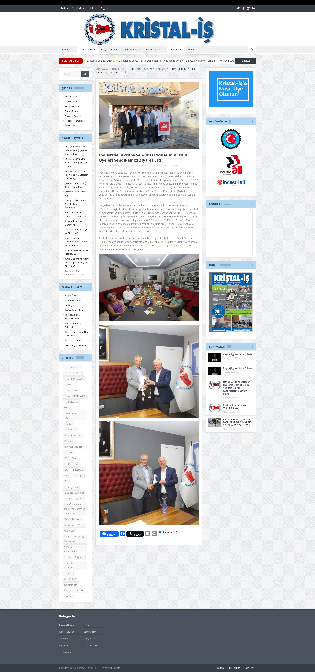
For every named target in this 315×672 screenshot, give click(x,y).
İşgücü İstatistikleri (74, 310)
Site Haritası (234, 667)
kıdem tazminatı (73, 519)
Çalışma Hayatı (109, 49)
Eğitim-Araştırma (155, 49)
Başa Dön (249, 667)
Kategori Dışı (90, 638)
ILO (66, 469)
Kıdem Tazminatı (73, 300)
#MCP (67, 407)
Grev (77, 464)
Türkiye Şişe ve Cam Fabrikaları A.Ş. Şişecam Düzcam (76, 162)
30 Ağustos (70, 429)
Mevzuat (193, 49)
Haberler (149, 165)
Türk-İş (68, 573)
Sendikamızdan (88, 49)
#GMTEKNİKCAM (73, 378)
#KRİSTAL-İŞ (71, 401)
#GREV (68, 384)
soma (67, 557)
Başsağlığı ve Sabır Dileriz (237, 354)
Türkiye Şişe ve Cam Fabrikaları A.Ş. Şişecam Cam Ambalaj (76, 150)
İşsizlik (80, 590)
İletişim (93, 8)
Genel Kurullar (66, 631)
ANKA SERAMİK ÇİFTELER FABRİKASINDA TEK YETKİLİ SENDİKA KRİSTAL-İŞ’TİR (238, 422)
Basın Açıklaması (73, 435)
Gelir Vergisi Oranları (75, 345)
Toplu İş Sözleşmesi (70, 565)
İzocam (68, 590)
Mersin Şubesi (72, 101)
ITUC (67, 481)
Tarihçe (65, 8)
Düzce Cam (70, 458)
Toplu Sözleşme (132, 49)
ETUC (67, 464)
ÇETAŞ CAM (70, 579)
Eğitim (86, 625)
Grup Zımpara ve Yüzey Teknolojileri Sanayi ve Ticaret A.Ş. (77, 262)
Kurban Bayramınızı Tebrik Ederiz (194, 60)
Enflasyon (70, 305)
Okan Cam (69, 530)
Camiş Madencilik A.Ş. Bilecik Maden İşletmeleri (75, 204)
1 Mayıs (68, 423)
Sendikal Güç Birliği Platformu (74, 539)
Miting (81, 525)
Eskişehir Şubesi (73, 106)
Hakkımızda (68, 49)
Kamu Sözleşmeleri (74, 498)
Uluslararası (176, 49)
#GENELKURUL (72, 373)
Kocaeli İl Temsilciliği (75, 120)
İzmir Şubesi (71, 125)
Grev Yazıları (90, 631)
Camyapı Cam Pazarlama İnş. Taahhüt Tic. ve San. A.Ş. (77, 242)
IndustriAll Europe (73, 475)
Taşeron (79, 557)
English (104, 8)
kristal (108, 165)
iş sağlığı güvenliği (74, 492)
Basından (69, 441)
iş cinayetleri (71, 487)
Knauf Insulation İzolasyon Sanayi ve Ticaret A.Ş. (74, 509)
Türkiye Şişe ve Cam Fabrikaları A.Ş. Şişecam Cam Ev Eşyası (76, 174)
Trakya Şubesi (72, 96)
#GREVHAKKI (71, 390)
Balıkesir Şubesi (73, 116)
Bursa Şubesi (71, 111)
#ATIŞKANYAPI (72, 367)
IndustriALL (78, 469)
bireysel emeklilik (73, 446)
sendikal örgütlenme (70, 549)
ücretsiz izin (70, 584)
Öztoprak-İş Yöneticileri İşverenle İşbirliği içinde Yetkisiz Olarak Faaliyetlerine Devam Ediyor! (124, 60)
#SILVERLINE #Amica (71, 416)
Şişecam (68, 596)
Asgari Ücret (71, 295)
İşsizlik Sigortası (73, 340)
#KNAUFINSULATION (75, 396)
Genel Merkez (79, 8)
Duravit (68, 452)
